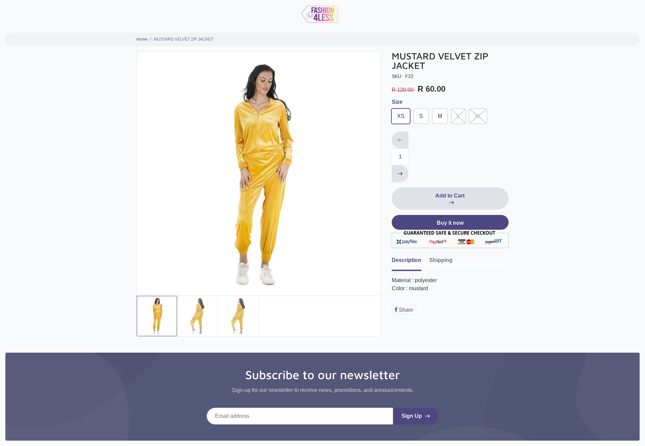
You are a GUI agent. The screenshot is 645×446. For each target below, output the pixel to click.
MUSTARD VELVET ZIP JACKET (183, 39)
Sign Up (411, 416)
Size (397, 102)
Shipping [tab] (441, 260)
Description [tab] (406, 260)
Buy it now (450, 223)
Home (141, 39)
